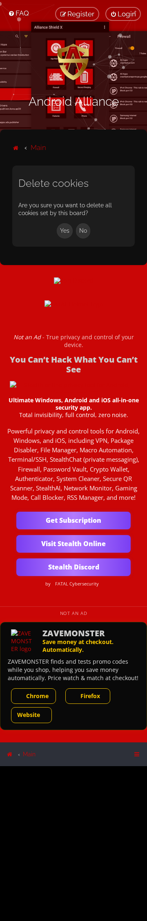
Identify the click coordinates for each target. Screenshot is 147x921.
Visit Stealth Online (73, 543)
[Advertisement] (73, 843)
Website (28, 715)
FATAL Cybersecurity (77, 584)
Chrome (37, 696)
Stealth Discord (73, 567)
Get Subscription (73, 520)
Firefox (90, 696)
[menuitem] (18, 13)
